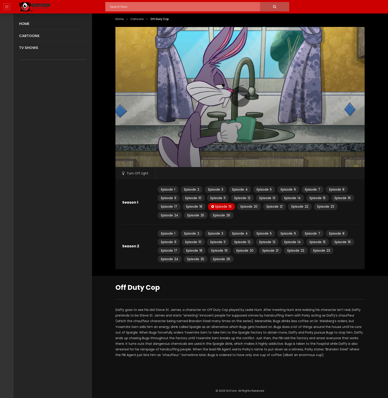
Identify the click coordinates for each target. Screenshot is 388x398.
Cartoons (29, 35)
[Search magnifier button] (274, 6)
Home (24, 23)
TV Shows (28, 47)
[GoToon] (35, 7)
